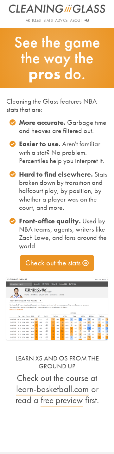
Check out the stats (52, 263)
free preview (62, 400)
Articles (33, 20)
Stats (48, 20)
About (76, 20)
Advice (61, 20)
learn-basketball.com (52, 389)
